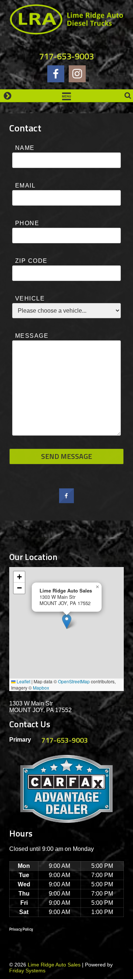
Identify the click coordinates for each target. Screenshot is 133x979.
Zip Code (31, 261)
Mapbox (41, 687)
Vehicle (30, 298)
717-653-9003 (66, 56)
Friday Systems (27, 970)
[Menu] (66, 95)
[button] (66, 621)
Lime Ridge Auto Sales (54, 965)
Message (31, 336)
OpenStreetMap (74, 681)
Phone (27, 223)
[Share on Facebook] (66, 501)
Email (25, 185)
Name (25, 148)
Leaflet (23, 681)
